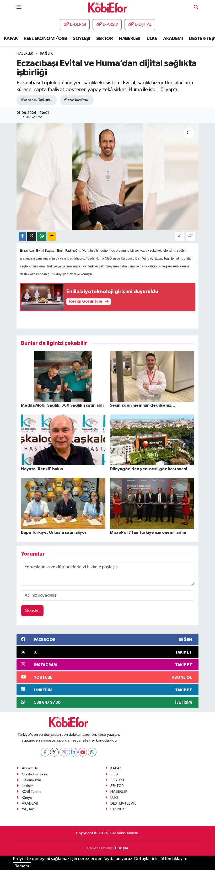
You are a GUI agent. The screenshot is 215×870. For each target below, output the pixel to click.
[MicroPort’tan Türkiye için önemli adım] (152, 503)
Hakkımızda (31, 780)
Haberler (25, 53)
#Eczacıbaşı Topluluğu (35, 100)
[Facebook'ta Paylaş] (22, 236)
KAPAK (11, 38)
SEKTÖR (104, 38)
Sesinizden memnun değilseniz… (142, 405)
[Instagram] (64, 752)
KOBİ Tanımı (31, 792)
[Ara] (196, 7)
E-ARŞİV (110, 24)
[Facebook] (45, 752)
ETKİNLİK (117, 809)
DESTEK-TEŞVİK (123, 803)
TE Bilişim (120, 848)
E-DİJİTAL (143, 24)
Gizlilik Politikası (35, 774)
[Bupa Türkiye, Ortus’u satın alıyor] (63, 503)
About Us (30, 768)
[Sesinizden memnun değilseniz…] (152, 376)
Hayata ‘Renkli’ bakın (42, 469)
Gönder (32, 610)
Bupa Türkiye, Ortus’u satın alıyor (54, 532)
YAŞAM (28, 809)
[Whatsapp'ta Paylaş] (41, 236)
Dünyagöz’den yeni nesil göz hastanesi (148, 469)
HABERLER (130, 38)
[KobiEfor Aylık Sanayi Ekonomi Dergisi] (107, 7)
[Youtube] (82, 752)
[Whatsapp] (92, 752)
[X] (54, 752)
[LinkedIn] (73, 752)
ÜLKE (152, 38)
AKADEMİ (173, 38)
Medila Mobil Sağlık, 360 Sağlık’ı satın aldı (62, 405)
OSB (114, 774)
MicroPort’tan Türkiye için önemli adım (148, 532)
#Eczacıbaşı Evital (76, 100)
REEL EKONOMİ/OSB (45, 38)
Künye (27, 798)
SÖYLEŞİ (81, 38)
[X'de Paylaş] (31, 236)
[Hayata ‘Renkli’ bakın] (63, 440)
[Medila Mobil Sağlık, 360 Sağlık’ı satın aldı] (63, 376)
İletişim (28, 786)
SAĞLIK (46, 53)
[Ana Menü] (19, 7)
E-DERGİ (78, 24)
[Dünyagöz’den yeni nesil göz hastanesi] (152, 440)
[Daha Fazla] (51, 236)
